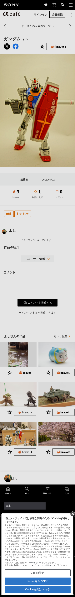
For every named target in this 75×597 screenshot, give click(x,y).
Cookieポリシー (34, 563)
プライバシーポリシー (43, 565)
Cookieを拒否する (37, 581)
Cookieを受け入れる (37, 589)
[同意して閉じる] (72, 513)
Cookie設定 (37, 572)
